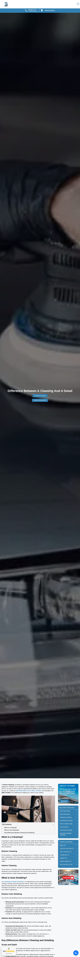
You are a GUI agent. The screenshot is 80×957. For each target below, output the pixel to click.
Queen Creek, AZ (65, 861)
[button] (75, 952)
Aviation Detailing (66, 830)
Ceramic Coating (66, 817)
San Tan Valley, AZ (66, 864)
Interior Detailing (66, 820)
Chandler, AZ (64, 855)
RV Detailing (64, 827)
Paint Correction (66, 824)
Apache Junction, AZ (67, 848)
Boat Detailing (65, 814)
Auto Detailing (65, 811)
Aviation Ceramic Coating (66, 834)
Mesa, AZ (63, 845)
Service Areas (49, 10)
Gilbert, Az (63, 858)
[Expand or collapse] (53, 824)
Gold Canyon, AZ (65, 851)
